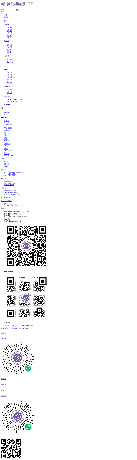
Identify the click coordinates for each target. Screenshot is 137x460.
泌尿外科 (6, 140)
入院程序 (9, 46)
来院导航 (9, 47)
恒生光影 (9, 81)
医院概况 (6, 24)
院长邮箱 (6, 166)
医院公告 (9, 93)
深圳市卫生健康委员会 (10, 175)
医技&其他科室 (11, 62)
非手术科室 (10, 61)
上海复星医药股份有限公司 (11, 183)
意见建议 (9, 52)
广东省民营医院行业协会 (11, 192)
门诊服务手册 (11, 78)
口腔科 (6, 135)
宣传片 (9, 37)
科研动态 (9, 76)
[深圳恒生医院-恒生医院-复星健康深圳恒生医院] (20, 6)
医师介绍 (6, 66)
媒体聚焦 (9, 74)
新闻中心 (6, 69)
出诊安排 (9, 44)
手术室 (6, 114)
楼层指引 (9, 51)
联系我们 (9, 36)
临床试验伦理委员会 (12, 101)
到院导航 (3, 208)
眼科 (5, 142)
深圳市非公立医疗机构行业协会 (13, 194)
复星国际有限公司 (9, 181)
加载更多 (3, 158)
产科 (5, 134)
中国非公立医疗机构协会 (11, 191)
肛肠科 (6, 145)
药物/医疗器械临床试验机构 (15, 99)
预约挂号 (6, 163)
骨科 (5, 132)
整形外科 (6, 154)
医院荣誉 (9, 34)
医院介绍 (9, 27)
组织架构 (9, 29)
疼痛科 (6, 137)
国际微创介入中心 (9, 155)
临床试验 (6, 96)
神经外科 (6, 130)
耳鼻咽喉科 (7, 144)
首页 (5, 21)
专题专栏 (9, 83)
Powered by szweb (38, 325)
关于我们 (6, 161)
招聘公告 (9, 89)
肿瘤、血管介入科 (9, 150)
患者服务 (6, 41)
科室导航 (6, 56)
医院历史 (9, 31)
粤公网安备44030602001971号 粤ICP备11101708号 (14, 328)
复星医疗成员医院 (9, 185)
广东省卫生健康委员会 (10, 174)
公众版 (2, 11)
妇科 (5, 147)
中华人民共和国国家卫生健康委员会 (14, 172)
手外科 (6, 139)
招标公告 (9, 91)
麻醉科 (6, 149)
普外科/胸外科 (8, 127)
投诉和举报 (7, 104)
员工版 (6, 16)
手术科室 (9, 59)
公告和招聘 (7, 86)
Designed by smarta (48, 325)
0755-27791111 (6, 201)
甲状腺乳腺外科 (8, 129)
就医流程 (9, 49)
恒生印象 (9, 79)
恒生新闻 (9, 73)
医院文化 (9, 32)
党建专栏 (6, 17)
